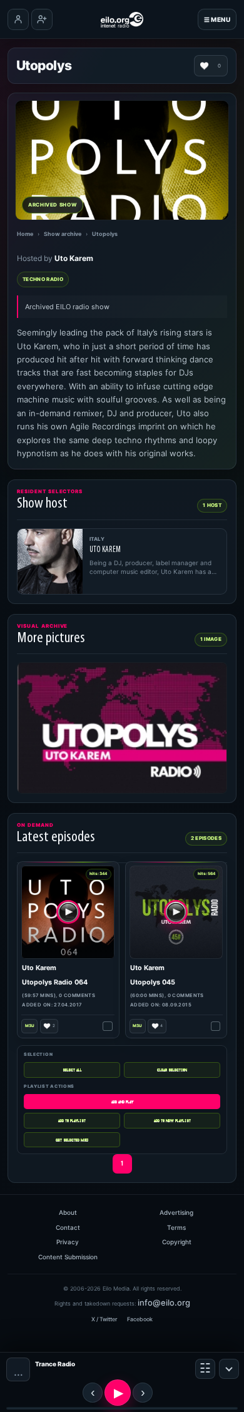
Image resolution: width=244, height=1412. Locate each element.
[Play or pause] (117, 1392)
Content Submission (68, 1257)
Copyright (176, 1242)
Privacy (67, 1242)
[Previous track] (93, 1393)
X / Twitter (104, 1319)
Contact (68, 1227)
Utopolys (105, 233)
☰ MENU (217, 19)
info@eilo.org (164, 1302)
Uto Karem (73, 258)
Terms (176, 1227)
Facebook (140, 1319)
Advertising (176, 1212)
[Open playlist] (205, 1369)
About (68, 1212)
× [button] (229, 1369)
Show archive (62, 233)
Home (25, 233)
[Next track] (143, 1393)
